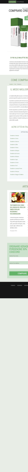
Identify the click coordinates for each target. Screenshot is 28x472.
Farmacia (13, 285)
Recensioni (19, 285)
